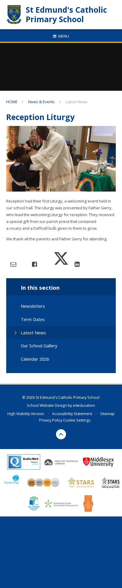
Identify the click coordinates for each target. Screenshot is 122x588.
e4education (84, 405)
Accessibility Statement (72, 413)
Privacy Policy (50, 420)
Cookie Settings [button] (76, 420)
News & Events (41, 101)
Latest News (77, 101)
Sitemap (107, 413)
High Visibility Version (25, 413)
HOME (11, 101)
